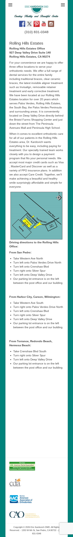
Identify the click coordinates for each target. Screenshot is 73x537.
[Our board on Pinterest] (36, 24)
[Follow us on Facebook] (22, 24)
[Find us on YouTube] (44, 24)
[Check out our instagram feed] (51, 24)
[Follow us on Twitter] (29, 24)
